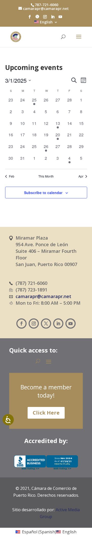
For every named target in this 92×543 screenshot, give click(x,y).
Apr (80, 176)
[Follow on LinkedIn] (58, 323)
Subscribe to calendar (43, 192)
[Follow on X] (46, 323)
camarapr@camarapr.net (43, 296)
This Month (46, 176)
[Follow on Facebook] (21, 323)
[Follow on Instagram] (34, 323)
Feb (11, 176)
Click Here (46, 412)
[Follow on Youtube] (70, 323)
